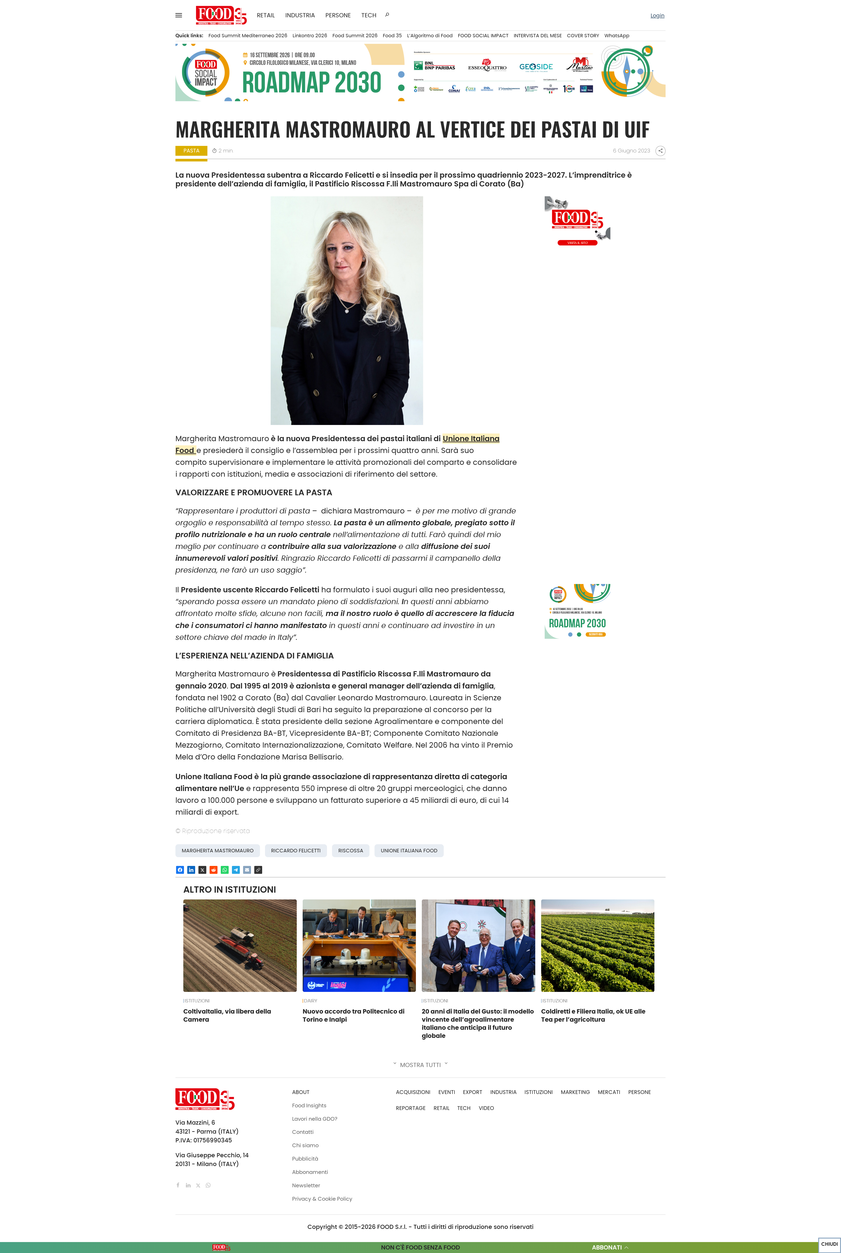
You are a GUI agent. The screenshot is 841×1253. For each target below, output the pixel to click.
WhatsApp (616, 35)
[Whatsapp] (208, 1185)
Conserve (119, 83)
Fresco (115, 106)
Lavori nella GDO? (314, 1119)
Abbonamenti (54, 228)
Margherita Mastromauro (218, 850)
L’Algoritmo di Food (430, 35)
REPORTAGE (411, 1108)
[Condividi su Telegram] (236, 870)
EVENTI (45, 128)
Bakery (115, 38)
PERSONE (338, 15)
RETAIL (266, 15)
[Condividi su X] (202, 870)
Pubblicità (50, 273)
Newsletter (50, 261)
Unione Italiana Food (409, 850)
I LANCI (45, 139)
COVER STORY (583, 35)
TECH (368, 15)
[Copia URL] (258, 870)
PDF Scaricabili (55, 217)
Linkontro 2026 (310, 35)
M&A (43, 106)
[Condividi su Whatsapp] (225, 870)
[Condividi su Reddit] (213, 870)
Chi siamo (50, 239)
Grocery (117, 128)
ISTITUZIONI (51, 72)
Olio (112, 139)
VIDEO (65, 162)
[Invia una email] (247, 870)
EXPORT (46, 94)
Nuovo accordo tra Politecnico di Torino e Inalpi (354, 1015)
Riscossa (350, 850)
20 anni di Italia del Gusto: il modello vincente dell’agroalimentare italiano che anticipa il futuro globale (478, 1023)
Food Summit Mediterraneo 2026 (247, 35)
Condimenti (122, 72)
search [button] (387, 14)
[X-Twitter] (198, 1185)
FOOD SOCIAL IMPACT (63, 150)
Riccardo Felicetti (296, 850)
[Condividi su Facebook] (180, 870)
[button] (180, 15)
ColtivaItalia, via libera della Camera (227, 1015)
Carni (114, 61)
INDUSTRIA (300, 15)
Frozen (115, 117)
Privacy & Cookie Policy (66, 284)
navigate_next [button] (89, 38)
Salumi (115, 173)
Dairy (113, 94)
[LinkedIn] (189, 1185)
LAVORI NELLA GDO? (61, 184)
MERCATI (65, 38)
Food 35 (392, 35)
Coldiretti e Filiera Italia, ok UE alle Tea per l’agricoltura (593, 1015)
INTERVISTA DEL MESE (538, 35)
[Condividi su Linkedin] (191, 870)
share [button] (660, 150)
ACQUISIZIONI (413, 1092)
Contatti (47, 250)
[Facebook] (178, 1185)
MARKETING (575, 1092)
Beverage (119, 49)
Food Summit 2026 (355, 35)
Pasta (114, 162)
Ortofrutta (119, 150)
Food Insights (56, 173)
